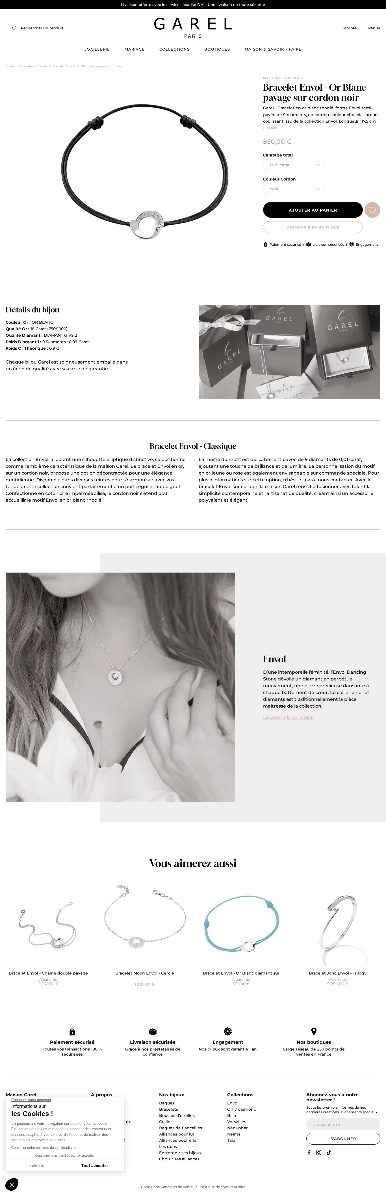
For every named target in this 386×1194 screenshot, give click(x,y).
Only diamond (242, 1109)
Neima (233, 1134)
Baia (231, 1115)
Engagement (367, 244)
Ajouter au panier (313, 210)
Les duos (168, 1146)
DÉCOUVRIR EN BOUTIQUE (313, 227)
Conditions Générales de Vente (167, 1187)
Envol (232, 1103)
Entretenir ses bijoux (180, 1152)
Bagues (166, 1103)
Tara (231, 1140)
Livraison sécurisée (328, 244)
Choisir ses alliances (179, 1159)
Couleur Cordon (279, 179)
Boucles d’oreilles (177, 1115)
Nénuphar (237, 1127)
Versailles (236, 1121)
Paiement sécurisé (285, 244)
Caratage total (278, 155)
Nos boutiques (314, 1042)
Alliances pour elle (177, 1140)
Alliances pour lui (176, 1134)
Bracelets (168, 1109)
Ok (96, 28)
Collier (165, 1121)
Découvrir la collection (288, 717)
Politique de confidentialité (222, 1187)
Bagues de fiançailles (180, 1127)
